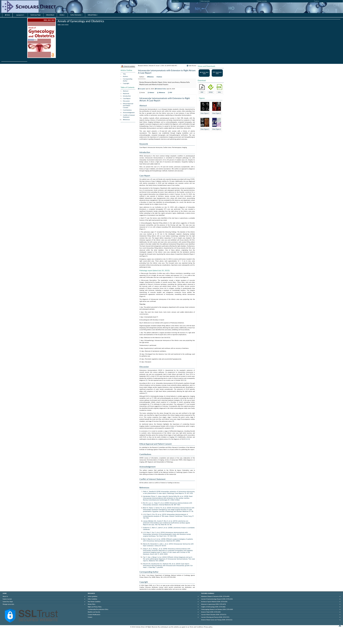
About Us (5, 596)
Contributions (127, 110)
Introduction (127, 96)
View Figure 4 (216, 129)
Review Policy (175, 1)
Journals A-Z (19, 15)
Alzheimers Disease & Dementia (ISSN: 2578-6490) (215, 596)
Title (124, 74)
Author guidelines (92, 596)
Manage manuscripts (8, 604)
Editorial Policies (92, 15)
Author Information (75, 15)
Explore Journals (7, 599)
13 (188, 439)
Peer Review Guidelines (94, 601)
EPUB (210, 92)
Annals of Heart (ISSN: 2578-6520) (211, 612)
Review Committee (262, 1)
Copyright (126, 83)
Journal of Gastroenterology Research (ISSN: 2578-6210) (217, 599)
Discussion (126, 101)
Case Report (127, 98)
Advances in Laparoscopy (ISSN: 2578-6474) (213, 604)
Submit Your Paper (8, 601)
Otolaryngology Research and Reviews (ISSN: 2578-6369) (217, 609)
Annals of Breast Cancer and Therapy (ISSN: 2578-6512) (216, 620)
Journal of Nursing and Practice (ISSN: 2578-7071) (215, 617)
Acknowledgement (129, 112)
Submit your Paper (35, 15)
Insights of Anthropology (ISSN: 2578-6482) (213, 607)
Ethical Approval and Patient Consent (128, 105)
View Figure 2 (216, 113)
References (126, 119)
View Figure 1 (205, 113)
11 (176, 437)
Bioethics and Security (94, 612)
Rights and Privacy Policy (94, 607)
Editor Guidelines (92, 599)
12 (186, 439)
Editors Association (205, 1)
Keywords (126, 93)
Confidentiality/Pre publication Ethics (98, 609)
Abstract (125, 91)
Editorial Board (50, 15)
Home (8, 15)
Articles (62, 15)
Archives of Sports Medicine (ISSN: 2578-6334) (214, 601)
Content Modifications (94, 614)
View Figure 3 (205, 129)
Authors (125, 76)
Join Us (317, 1)
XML (219, 92)
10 (172, 428)
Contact (90, 617)
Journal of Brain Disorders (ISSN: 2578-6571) (213, 614)
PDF (202, 92)
